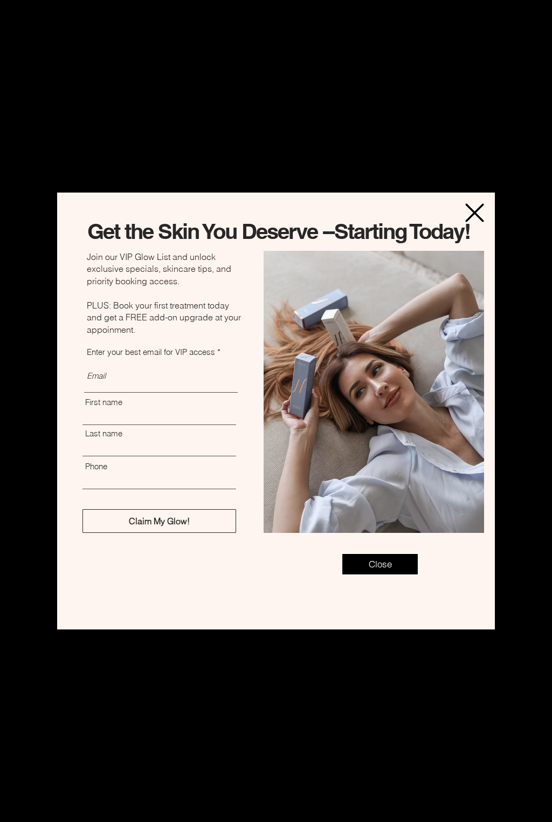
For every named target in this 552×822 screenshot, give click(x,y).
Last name (103, 433)
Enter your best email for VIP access (151, 352)
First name (103, 402)
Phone (96, 466)
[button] (474, 212)
